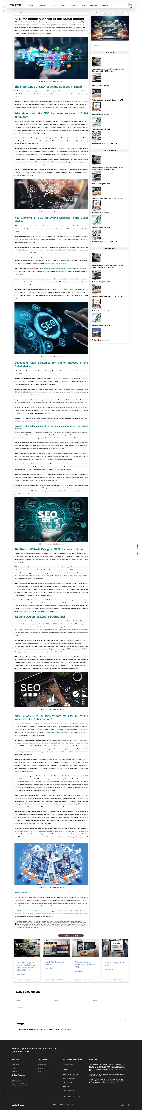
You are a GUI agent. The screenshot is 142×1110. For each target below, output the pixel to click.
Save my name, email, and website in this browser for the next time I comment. (44, 1029)
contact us (15, 1064)
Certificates (73, 5)
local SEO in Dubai (35, 922)
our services (42, 1064)
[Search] (125, 45)
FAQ (13, 1068)
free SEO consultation (47, 921)
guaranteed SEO (76, 921)
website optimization (47, 926)
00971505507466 (69, 1078)
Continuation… (111, 1082)
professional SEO (47, 922)
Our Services (42, 5)
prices (63, 5)
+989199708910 (68, 1091)
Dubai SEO (23, 921)
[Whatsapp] (122, 1105)
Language (105, 5)
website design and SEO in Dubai (46, 924)
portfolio (40, 1068)
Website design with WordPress (30, 926)
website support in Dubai (30, 927)
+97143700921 (68, 1083)
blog (83, 5)
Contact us (93, 5)
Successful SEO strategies (61, 922)
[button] (3, 9)
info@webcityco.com (71, 1096)
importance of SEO (23, 922)
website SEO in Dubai (69, 926)
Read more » (21, 974)
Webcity (30, 5)
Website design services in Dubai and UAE (85, 964)
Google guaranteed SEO (62, 921)
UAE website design (76, 922)
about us (14, 1071)
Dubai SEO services (34, 921)
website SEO (58, 926)
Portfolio (54, 5)
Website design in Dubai (64, 924)
